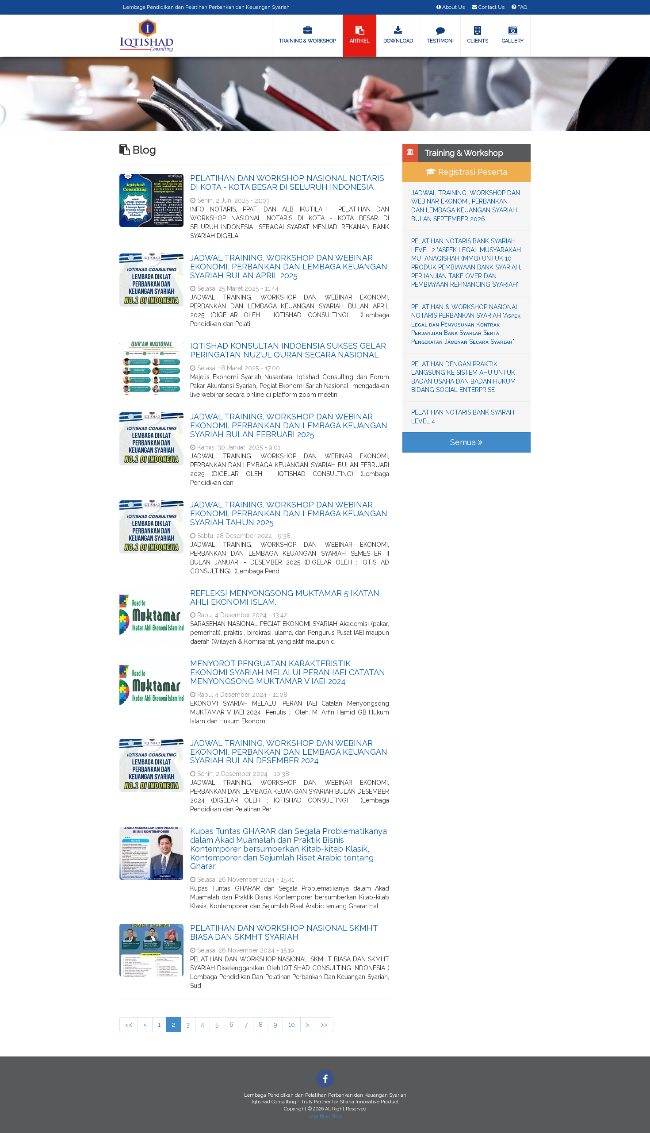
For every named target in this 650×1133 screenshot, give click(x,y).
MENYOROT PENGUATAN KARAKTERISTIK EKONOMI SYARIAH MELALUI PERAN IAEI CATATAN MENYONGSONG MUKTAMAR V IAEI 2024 (287, 672)
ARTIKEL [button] (360, 41)
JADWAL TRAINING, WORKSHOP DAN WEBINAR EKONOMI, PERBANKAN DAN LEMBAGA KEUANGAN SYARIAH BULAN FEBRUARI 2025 (288, 425)
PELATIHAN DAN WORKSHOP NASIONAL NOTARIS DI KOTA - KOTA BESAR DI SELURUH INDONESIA (287, 182)
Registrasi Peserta (471, 172)
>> (324, 1024)
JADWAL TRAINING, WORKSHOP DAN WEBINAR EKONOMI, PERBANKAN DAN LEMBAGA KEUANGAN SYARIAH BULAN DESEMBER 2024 (288, 751)
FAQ (521, 7)
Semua (464, 442)
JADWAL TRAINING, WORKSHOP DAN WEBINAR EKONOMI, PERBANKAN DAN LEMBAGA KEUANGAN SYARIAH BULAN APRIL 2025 (288, 266)
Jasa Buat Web (325, 1116)
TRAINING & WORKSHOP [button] (307, 41)
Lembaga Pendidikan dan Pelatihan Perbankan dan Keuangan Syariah (206, 7)
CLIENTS (477, 41)
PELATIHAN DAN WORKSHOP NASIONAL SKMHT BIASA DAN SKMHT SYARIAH (284, 932)
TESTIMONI (440, 41)
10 (291, 1024)
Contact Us (491, 7)
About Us (453, 7)
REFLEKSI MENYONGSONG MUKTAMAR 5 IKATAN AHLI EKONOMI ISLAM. (284, 597)
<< (128, 1024)
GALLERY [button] (513, 41)
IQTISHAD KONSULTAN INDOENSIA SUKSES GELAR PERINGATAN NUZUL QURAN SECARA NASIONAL (288, 350)
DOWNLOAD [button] (398, 41)
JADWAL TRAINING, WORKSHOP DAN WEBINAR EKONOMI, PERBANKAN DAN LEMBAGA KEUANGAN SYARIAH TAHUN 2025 (288, 513)
